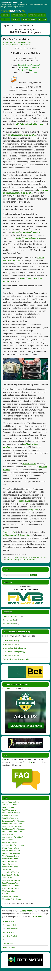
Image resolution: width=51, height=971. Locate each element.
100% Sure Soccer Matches (17, 39)
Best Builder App (8, 921)
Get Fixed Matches (9, 620)
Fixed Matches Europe (11, 880)
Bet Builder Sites (8, 932)
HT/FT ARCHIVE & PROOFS (18, 15)
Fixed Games (7, 840)
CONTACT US (42, 19)
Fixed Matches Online (10, 856)
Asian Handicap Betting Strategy (14, 652)
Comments (26, 45)
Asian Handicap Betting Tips (12, 644)
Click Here (6, 689)
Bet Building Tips (8, 940)
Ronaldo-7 (6, 894)
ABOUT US (15, 19)
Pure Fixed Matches (10, 859)
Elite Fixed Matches (9, 861)
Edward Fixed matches (11, 853)
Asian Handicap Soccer (11, 655)
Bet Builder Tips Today (10, 936)
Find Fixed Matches (9, 843)
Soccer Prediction (9, 864)
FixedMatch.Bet (29, 464)
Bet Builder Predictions (10, 929)
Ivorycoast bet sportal (10, 888)
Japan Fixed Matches (10, 872)
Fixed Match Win (8, 891)
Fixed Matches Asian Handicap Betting (16, 659)
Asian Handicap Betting (11, 640)
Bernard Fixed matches (11, 851)
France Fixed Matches (11, 886)
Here (4, 759)
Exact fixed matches (10, 883)
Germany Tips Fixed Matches (13, 845)
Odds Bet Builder (8, 943)
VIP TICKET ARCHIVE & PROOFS (37, 15)
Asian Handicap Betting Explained (14, 648)
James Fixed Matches (10, 802)
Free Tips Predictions (12, 45)
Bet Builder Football (9, 925)
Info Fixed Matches (9, 624)
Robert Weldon (10, 42)
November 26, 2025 (24, 42)
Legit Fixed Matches (10, 867)
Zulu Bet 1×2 (7, 870)
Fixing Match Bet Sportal (11, 899)
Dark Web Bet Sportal (10, 875)
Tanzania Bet (7, 878)
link (30, 762)
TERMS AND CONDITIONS (28, 19)
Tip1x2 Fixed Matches (10, 848)
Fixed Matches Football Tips (11, 2)
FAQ (5, 19)
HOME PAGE (5, 15)
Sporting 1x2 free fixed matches (24, 559)
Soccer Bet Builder (9, 947)
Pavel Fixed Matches (10, 897)
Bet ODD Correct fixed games (17, 557)
